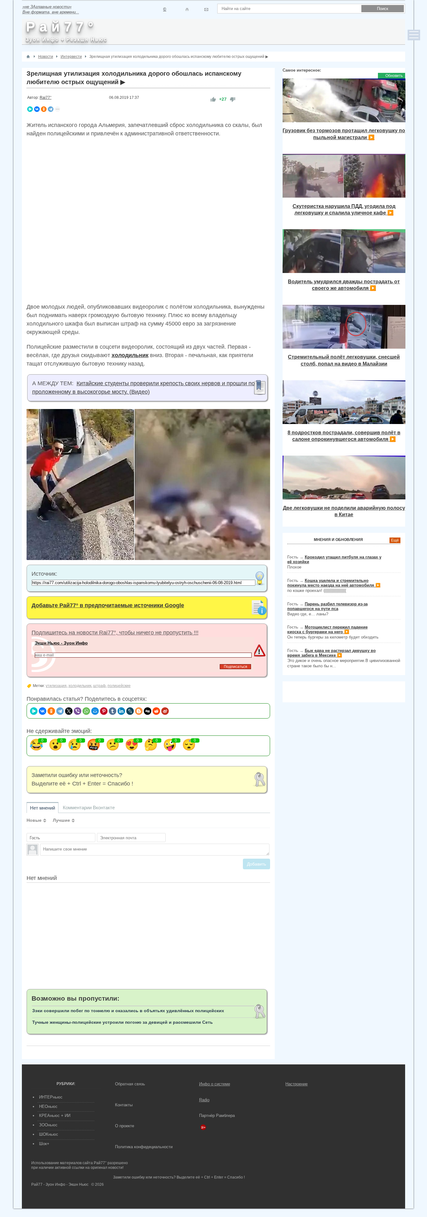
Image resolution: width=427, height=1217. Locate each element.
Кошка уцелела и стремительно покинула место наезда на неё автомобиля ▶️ (333, 583)
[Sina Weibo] (165, 711)
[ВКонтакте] (37, 109)
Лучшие (61, 820)
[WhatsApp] (86, 711)
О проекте (124, 1126)
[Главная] (28, 57)
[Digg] (147, 711)
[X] (69, 711)
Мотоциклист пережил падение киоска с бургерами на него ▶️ (327, 629)
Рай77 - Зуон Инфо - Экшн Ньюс (59, 1184)
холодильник (79, 686)
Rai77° (46, 97)
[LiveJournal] (130, 711)
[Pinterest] (104, 711)
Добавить (256, 863)
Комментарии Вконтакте (89, 807)
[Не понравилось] (232, 99)
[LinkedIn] (121, 711)
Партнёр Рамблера (217, 1115)
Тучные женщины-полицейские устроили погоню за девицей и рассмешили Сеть (122, 1022)
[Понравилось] (213, 99)
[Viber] (77, 711)
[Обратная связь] (206, 9)
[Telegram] (50, 109)
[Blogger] (139, 711)
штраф (99, 686)
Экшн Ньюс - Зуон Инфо (61, 642)
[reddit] (156, 711)
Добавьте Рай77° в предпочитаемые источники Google (108, 605)
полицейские (119, 686)
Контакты (124, 1105)
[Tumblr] (112, 711)
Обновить (394, 75)
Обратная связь (130, 1084)
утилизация (56, 686)
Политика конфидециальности (144, 1146)
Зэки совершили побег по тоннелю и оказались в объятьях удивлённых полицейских (128, 1010)
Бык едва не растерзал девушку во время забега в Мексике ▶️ (331, 653)
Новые (34, 820)
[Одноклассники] (44, 109)
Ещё (395, 540)
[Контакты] (187, 9)
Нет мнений (42, 807)
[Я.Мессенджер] (30, 109)
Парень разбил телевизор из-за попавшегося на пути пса (327, 606)
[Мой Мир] (95, 711)
